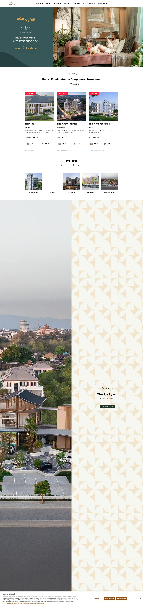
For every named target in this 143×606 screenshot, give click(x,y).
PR (47, 3)
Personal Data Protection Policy (14, 603)
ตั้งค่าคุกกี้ (97, 598)
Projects (38, 3)
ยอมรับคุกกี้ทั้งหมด (121, 598)
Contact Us (91, 3)
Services (56, 3)
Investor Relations (78, 3)
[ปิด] (140, 598)
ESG (65, 3)
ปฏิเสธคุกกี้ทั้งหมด (109, 598)
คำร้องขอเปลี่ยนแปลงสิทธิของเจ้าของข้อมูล (33, 603)
